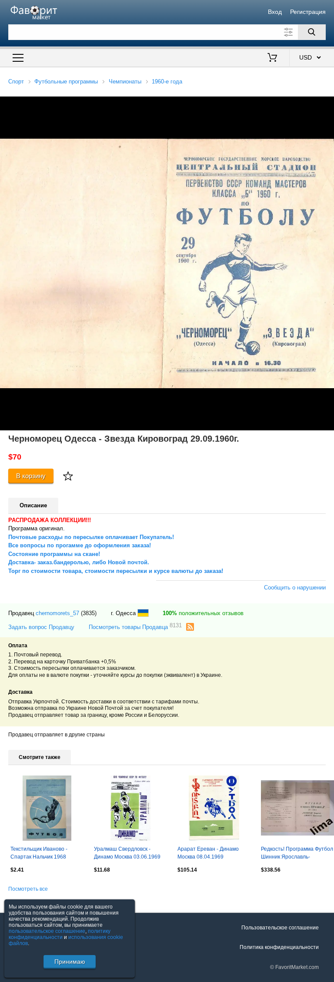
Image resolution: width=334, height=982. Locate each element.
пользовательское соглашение (47, 931)
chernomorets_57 (57, 613)
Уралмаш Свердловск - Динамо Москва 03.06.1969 (127, 853)
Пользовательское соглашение (280, 928)
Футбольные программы (66, 81)
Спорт (16, 81)
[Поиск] (312, 32)
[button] (326, 104)
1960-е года (167, 81)
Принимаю (69, 961)
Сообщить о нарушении (295, 587)
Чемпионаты (125, 81)
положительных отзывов (203, 613)
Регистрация (308, 11)
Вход (275, 11)
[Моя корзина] (272, 58)
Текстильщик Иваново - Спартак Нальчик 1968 (38, 853)
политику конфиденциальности (59, 934)
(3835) (89, 613)
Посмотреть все (28, 889)
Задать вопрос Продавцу (41, 627)
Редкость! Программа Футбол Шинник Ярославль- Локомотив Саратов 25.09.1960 (297, 854)
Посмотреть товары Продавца (135, 626)
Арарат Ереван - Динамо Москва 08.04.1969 (208, 853)
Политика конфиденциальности (279, 947)
